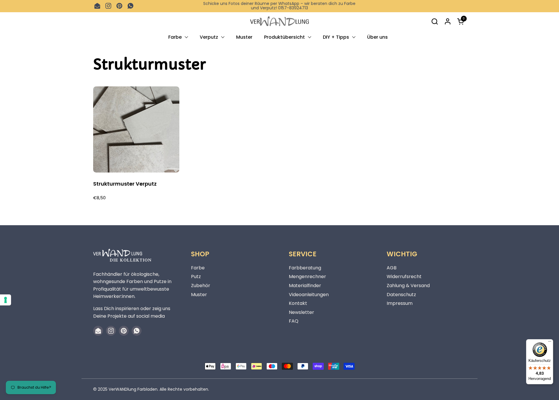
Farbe (198, 267)
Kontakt (298, 303)
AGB (392, 267)
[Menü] (549, 342)
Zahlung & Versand (408, 285)
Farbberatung (305, 267)
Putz (196, 276)
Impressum (400, 303)
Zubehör (200, 285)
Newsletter (301, 312)
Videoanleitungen (309, 294)
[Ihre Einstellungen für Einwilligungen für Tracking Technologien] (5, 299)
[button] (434, 21)
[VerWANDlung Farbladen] (279, 21)
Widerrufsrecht (404, 276)
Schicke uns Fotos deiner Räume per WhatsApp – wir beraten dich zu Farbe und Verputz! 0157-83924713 (279, 5)
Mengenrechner (307, 276)
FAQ (293, 321)
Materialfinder (305, 285)
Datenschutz (401, 294)
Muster (199, 294)
